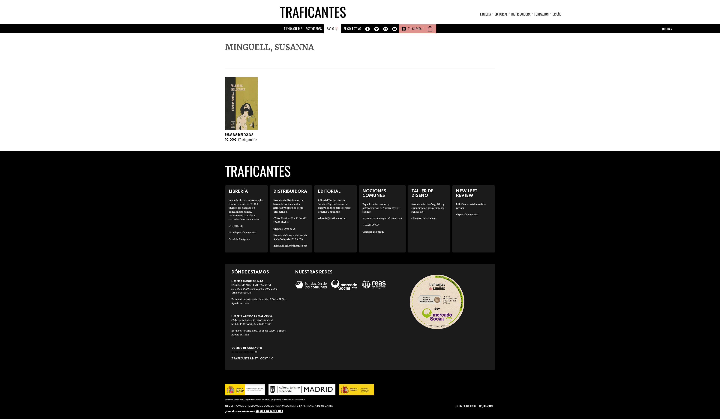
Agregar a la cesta (240, 139)
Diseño (557, 14)
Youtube (394, 28)
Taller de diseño (422, 193)
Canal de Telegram (239, 239)
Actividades (314, 28)
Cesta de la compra (429, 28)
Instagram (385, 28)
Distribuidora (520, 14)
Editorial (501, 14)
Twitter (376, 28)
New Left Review (466, 193)
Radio (330, 28)
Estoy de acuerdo (466, 406)
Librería (238, 191)
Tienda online (293, 28)
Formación (541, 14)
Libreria (485, 14)
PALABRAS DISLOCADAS (239, 135)
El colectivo (352, 28)
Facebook (367, 28)
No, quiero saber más (269, 411)
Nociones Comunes (374, 193)
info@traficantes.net (244, 351)
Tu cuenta (415, 28)
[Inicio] (314, 12)
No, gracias (486, 406)
